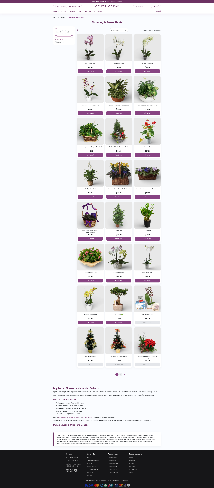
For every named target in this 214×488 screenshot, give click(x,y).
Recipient (88, 11)
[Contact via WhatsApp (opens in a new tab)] (71, 470)
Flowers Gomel (112, 469)
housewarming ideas (72, 417)
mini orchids (62, 417)
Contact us (90, 472)
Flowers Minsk (112, 457)
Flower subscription (93, 460)
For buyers (97, 11)
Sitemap (89, 475)
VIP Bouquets (133, 469)
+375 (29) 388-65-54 (72, 460)
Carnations (132, 466)
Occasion (64, 11)
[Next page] (124, 374)
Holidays (72, 11)
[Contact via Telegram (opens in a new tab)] (75, 470)
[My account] (154, 6)
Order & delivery (91, 466)
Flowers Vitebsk (113, 463)
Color (80, 11)
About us (89, 463)
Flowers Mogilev (113, 472)
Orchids (131, 463)
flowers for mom (87, 417)
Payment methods (92, 469)
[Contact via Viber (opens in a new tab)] (67, 470)
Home (55, 17)
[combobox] (142, 6)
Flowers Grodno (112, 466)
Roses (131, 457)
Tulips (131, 472)
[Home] (107, 6)
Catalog (55, 11)
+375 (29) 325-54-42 (72, 466)
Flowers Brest (112, 460)
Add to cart (90, 71)
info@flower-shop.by (72, 457)
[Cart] (159, 6)
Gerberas (132, 460)
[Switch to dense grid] (77, 30)
